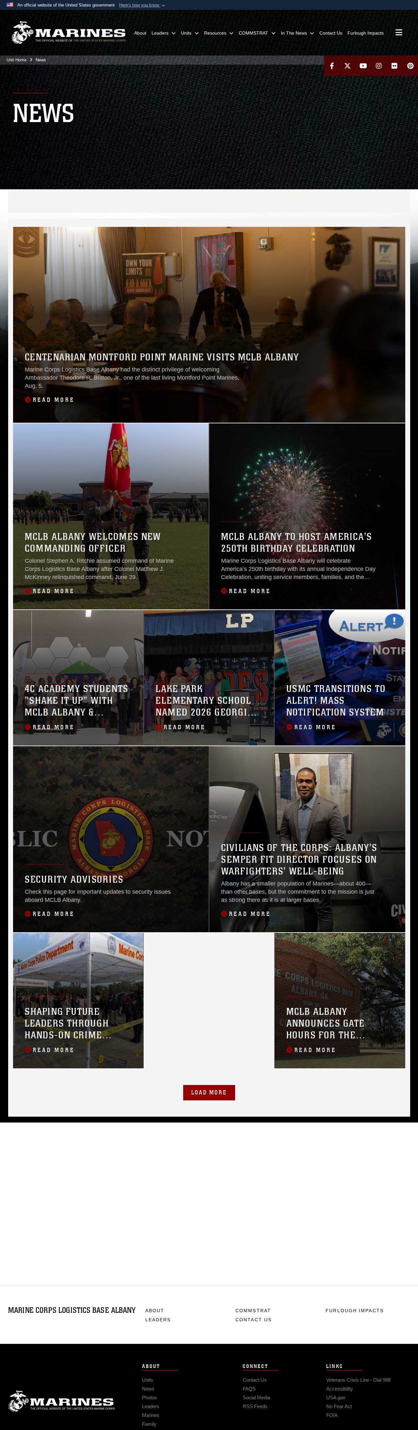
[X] (347, 65)
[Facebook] (332, 65)
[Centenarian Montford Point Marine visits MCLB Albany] (209, 325)
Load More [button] (209, 1092)
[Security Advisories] (111, 839)
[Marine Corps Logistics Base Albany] (68, 32)
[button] (142, 5)
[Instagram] (379, 65)
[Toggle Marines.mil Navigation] (399, 33)
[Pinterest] (410, 65)
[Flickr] (394, 65)
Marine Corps (61, 1401)
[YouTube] (363, 65)
